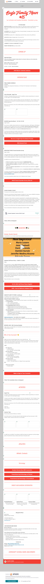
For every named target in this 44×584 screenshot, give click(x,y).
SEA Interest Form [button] (22, 143)
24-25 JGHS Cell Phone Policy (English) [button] (22, 284)
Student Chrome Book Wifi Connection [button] (22, 470)
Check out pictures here (8, 317)
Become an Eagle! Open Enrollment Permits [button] (22, 138)
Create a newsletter (12, 581)
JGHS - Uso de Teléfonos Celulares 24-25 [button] (22, 288)
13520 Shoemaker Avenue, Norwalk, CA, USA (16, 544)
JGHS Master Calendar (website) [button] (22, 70)
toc (3, 8)
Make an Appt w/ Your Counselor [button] (22, 373)
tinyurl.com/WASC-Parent (9, 173)
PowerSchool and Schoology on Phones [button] (22, 474)
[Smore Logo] (9, 1)
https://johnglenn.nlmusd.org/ (13, 543)
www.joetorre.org (7, 520)
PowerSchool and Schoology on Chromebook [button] (22, 478)
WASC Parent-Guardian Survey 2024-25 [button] (22, 180)
